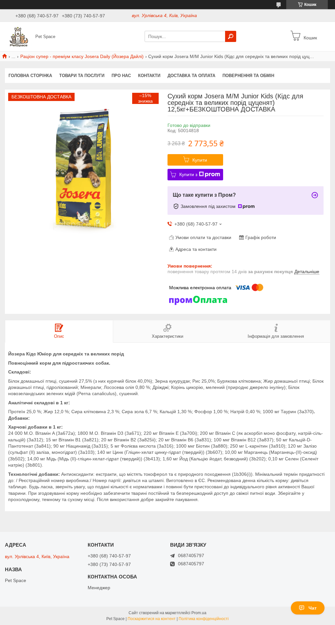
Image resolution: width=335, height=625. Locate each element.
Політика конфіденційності (204, 618)
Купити (199, 160)
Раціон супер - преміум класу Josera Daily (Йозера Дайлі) (82, 56)
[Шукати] (230, 36)
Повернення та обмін (248, 75)
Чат (313, 608)
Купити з (188, 174)
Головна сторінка (30, 75)
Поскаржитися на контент (152, 618)
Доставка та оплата (191, 75)
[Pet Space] (18, 36)
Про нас (121, 75)
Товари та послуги (81, 75)
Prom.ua (198, 613)
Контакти (149, 75)
